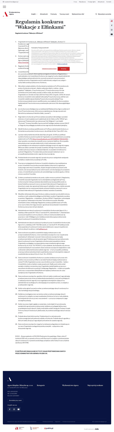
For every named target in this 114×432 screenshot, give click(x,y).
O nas (75, 2)
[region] (58, 58)
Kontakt (109, 2)
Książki (33, 14)
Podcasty (54, 14)
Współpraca (82, 2)
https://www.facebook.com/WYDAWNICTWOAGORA (50, 139)
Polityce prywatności (62, 64)
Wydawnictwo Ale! (78, 14)
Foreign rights (92, 2)
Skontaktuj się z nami (15, 400)
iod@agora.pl (43, 229)
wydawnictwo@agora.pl (11, 2)
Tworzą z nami (64, 14)
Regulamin (57, 421)
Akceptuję (63, 68)
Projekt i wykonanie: (89, 429)
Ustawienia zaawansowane (49, 68)
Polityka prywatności (48, 421)
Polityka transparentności (69, 421)
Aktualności (101, 2)
